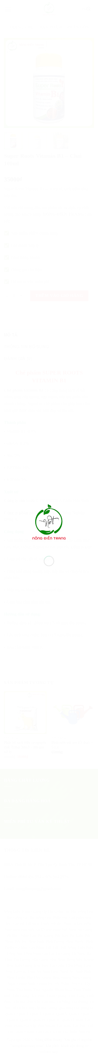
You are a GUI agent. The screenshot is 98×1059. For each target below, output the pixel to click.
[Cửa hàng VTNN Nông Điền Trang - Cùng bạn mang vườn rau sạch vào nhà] (49, 523)
